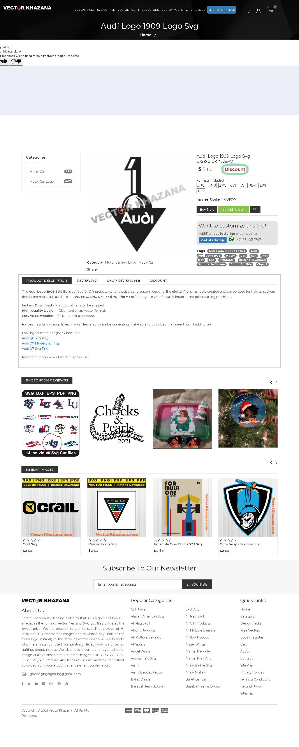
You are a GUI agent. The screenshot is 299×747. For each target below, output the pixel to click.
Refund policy (251, 686)
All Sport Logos (197, 637)
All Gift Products (198, 623)
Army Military (196, 672)
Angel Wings (195, 644)
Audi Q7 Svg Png (35, 349)
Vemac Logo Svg (102, 544)
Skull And (193, 609)
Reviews (87, 281)
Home (145, 35)
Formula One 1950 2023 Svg (178, 544)
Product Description (46, 281)
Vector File (126, 9)
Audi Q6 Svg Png (35, 338)
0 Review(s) (224, 162)
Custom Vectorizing (177, 9)
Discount (158, 281)
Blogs (200, 9)
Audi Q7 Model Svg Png (40, 343)
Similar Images (39, 470)
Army (135, 665)
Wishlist (61, 537)
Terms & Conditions (255, 679)
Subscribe (197, 584)
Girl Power (139, 609)
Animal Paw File (198, 651)
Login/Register (251, 637)
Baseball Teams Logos (203, 686)
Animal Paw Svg (143, 658)
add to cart (235, 210)
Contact (246, 658)
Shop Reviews (123, 281)
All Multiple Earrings (201, 630)
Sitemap (246, 693)
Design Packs (84, 9)
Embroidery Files (221, 9)
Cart (243, 644)
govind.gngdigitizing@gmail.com (55, 674)
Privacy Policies (252, 672)
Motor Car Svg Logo (120, 262)
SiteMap (246, 665)
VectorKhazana (60, 710)
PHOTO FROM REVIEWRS (47, 380)
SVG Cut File (106, 9)
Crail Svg (30, 544)
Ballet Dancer (141, 679)
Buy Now (207, 210)
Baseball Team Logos (147, 686)
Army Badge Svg (199, 665)
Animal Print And (198, 658)
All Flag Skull (195, 616)
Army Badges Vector (147, 672)
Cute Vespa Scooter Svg (240, 544)
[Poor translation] (16, 62)
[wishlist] (255, 209)
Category (247, 616)
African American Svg (147, 616)
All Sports (138, 644)
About (245, 651)
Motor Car (146, 262)
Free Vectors (148, 9)
